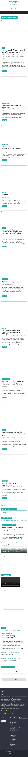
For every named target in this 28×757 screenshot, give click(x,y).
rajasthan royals (5, 438)
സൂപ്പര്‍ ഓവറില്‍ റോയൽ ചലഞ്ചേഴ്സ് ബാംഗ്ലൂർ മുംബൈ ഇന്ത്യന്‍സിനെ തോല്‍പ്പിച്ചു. (12, 231)
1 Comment (19, 54)
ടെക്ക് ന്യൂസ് (4, 144)
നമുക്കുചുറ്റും (4, 524)
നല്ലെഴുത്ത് (4, 279)
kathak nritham (4, 386)
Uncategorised (5, 103)
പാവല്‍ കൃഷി (13, 727)
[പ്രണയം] (14, 252)
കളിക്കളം (4, 227)
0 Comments (19, 108)
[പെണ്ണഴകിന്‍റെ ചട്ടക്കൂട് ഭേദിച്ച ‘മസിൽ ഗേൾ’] (14, 20)
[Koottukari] (2, 12)
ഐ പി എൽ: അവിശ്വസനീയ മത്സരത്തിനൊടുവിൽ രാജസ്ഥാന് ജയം (13, 433)
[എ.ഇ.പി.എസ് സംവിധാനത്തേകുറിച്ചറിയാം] (14, 125)
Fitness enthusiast (14, 56)
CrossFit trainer (8, 56)
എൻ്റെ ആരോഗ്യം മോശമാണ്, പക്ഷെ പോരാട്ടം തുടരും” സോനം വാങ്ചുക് (13, 529)
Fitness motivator (21, 56)
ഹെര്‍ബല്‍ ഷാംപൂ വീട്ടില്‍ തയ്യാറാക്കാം (13, 653)
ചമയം (3, 633)
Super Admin (11, 532)
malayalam (4, 284)
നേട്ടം (3, 47)
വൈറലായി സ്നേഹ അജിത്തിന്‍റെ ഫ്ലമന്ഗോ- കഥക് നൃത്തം (13, 382)
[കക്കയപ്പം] (14, 165)
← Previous (4, 505)
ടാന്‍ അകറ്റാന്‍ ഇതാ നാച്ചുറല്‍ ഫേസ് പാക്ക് (12, 659)
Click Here (4, 512)
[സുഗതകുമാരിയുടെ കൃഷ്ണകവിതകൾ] (14, 454)
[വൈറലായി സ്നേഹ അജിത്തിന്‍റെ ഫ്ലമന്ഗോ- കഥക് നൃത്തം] (14, 352)
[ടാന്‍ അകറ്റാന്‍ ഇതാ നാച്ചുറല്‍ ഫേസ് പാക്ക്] (10, 658)
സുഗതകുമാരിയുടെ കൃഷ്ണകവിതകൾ (9, 484)
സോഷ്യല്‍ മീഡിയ (6, 379)
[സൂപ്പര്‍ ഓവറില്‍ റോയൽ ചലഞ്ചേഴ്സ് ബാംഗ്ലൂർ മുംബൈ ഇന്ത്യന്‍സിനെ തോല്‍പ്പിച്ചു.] (14, 211)
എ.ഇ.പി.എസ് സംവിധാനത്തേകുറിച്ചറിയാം (11, 147)
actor (24, 54)
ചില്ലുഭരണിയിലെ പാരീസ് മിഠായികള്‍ (6, 549)
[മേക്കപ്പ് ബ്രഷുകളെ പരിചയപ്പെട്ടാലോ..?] (14, 630)
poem (7, 284)
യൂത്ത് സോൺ (9, 633)
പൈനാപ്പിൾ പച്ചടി (14, 730)
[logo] (2, 694)
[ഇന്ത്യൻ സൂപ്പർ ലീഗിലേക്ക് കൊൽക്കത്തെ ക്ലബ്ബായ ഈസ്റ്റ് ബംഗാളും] (14, 301)
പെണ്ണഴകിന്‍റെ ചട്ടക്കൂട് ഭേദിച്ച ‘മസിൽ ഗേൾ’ (13, 51)
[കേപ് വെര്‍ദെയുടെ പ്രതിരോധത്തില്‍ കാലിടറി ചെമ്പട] (13, 542)
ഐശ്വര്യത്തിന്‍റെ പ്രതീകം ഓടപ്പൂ (20, 549)
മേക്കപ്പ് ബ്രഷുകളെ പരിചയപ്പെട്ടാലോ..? (8, 636)
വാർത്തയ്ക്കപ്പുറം (12, 524)
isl (24, 335)
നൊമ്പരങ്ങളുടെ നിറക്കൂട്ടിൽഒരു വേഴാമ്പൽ (10, 4)
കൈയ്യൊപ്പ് (4, 481)
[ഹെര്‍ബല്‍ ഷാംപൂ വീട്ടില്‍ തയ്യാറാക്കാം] (10, 652)
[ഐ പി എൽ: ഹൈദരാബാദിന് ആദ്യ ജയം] (14, 76)
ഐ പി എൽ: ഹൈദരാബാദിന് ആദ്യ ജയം (12, 106)
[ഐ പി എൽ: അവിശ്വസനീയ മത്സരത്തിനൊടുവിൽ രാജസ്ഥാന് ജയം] (14, 403)
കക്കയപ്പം (5, 194)
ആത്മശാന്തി (12, 744)
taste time (7, 197)
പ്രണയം (5, 281)
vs (8, 438)
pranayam (11, 284)
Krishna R (14, 54)
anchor (3, 56)
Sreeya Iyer (4, 58)
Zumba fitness (9, 58)
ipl (24, 437)
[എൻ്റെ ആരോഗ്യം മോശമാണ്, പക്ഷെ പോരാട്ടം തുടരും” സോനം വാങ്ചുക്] (14, 520)
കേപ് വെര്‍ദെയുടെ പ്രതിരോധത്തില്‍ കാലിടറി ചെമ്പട (13, 544)
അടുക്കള (4, 192)
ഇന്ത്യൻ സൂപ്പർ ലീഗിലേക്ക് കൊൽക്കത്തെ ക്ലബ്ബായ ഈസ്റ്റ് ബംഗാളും (12, 332)
